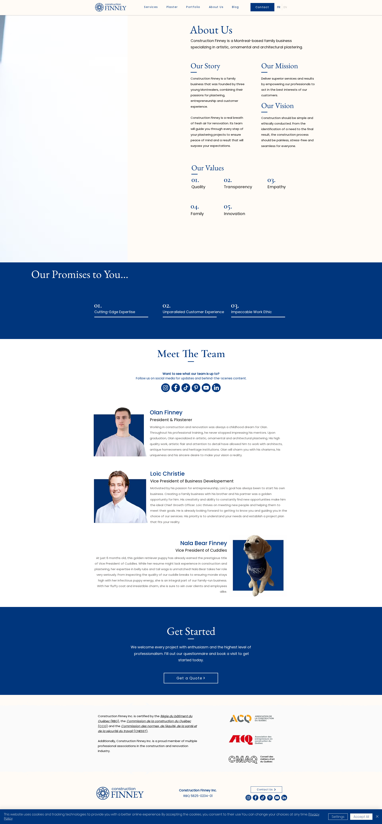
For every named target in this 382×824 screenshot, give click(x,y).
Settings (338, 816)
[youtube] (206, 387)
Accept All (361, 816)
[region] (125, 309)
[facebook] (175, 387)
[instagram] (165, 387)
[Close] (377, 816)
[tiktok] (185, 387)
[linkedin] (216, 387)
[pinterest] (196, 387)
